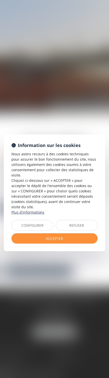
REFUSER (76, 225)
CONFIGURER (32, 225)
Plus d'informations (27, 212)
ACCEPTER (54, 238)
